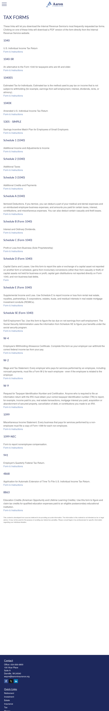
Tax (5, 707)
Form (6, 280)
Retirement (9, 693)
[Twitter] (11, 681)
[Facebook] (6, 681)
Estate (7, 700)
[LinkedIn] (16, 681)
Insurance (8, 703)
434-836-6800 (17, 664)
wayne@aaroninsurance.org (17, 676)
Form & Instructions (13, 51)
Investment (9, 696)
